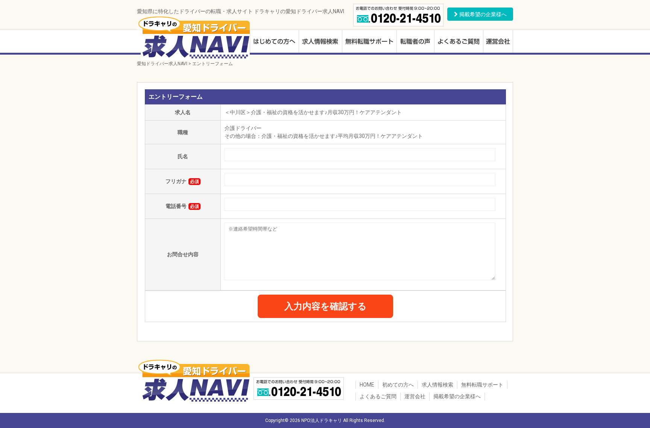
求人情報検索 (320, 42)
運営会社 (498, 42)
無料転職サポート (369, 42)
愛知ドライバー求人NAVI (162, 63)
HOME (367, 385)
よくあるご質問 (458, 42)
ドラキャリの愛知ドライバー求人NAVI (193, 37)
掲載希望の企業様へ (457, 396)
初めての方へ (274, 42)
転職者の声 (415, 42)
